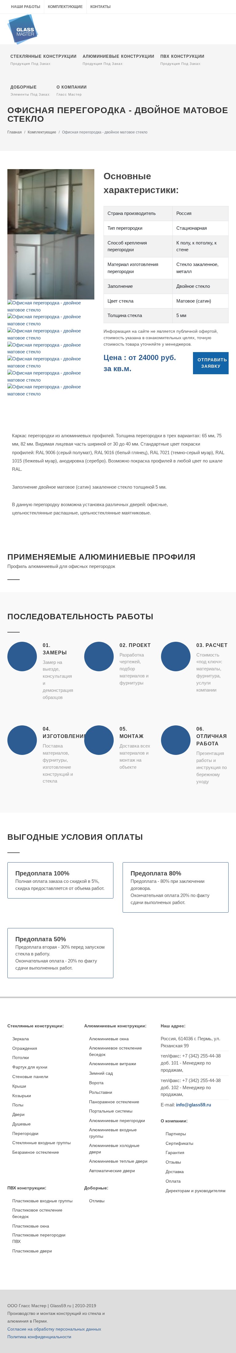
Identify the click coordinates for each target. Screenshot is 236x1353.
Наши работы (25, 7)
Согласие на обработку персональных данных (54, 1329)
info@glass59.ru (193, 1104)
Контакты (100, 7)
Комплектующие (65, 7)
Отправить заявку (212, 363)
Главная (14, 132)
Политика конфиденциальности (39, 1336)
